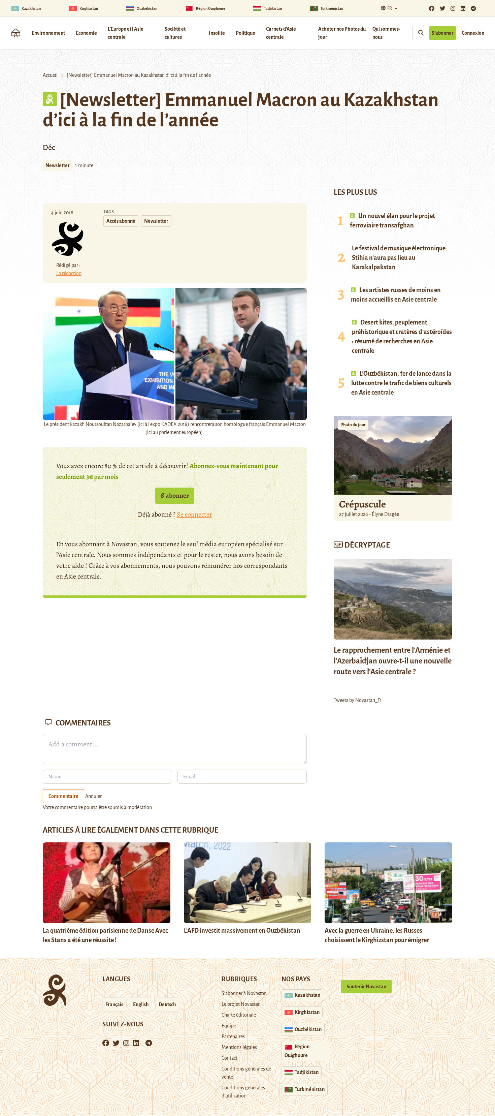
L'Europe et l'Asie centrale (125, 33)
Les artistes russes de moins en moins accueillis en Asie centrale (396, 295)
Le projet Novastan (241, 1004)
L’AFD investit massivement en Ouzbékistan (242, 930)
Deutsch (167, 1004)
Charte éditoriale (239, 1015)
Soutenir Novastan (366, 986)
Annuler (93, 796)
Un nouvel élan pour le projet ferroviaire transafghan (392, 221)
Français (114, 1004)
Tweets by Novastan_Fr (357, 700)
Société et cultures (175, 33)
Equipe (229, 1025)
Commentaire (63, 796)
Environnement (48, 33)
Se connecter (194, 514)
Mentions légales (239, 1047)
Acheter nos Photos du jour (342, 33)
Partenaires (233, 1036)
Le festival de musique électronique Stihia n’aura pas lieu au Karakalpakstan (399, 258)
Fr (389, 8)
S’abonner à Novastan (244, 993)
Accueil (50, 75)
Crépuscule (363, 504)
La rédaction (68, 273)
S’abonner (443, 33)
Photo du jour (353, 425)
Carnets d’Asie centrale (281, 33)
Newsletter (57, 165)
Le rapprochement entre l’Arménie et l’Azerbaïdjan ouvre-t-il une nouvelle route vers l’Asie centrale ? (393, 661)
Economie (86, 33)
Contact (229, 1058)
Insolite (217, 33)
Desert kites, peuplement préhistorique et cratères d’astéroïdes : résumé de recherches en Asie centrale (402, 336)
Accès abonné (120, 221)
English (141, 1004)
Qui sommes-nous (386, 33)
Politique (245, 33)
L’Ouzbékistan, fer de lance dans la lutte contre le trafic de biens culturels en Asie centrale (401, 383)
